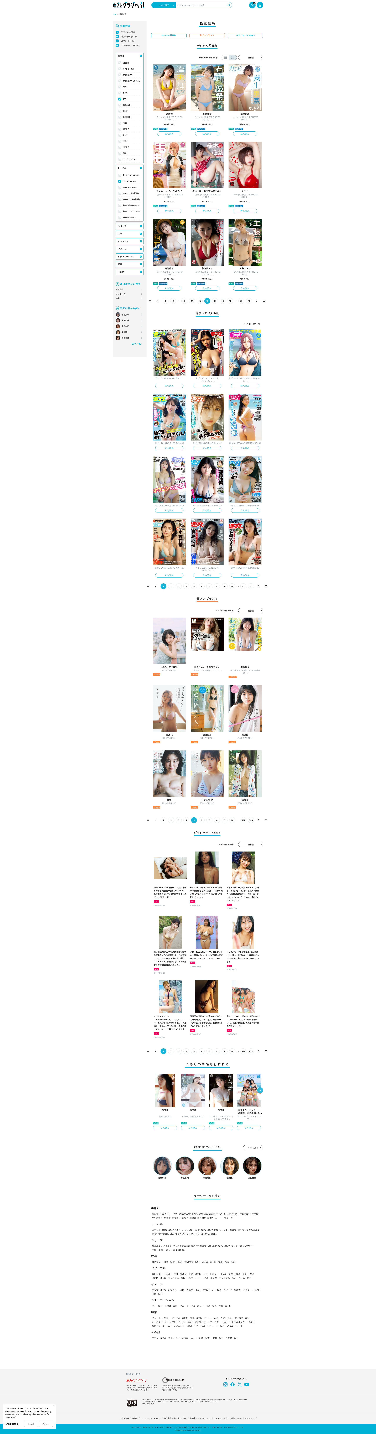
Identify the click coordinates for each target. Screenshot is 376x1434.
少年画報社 (127, 117)
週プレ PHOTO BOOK (131, 175)
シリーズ (122, 226)
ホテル (204, 1306)
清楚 (158, 1294)
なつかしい (212, 1290)
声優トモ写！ (158, 1250)
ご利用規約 (124, 1418)
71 (249, 301)
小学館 (125, 111)
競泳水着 (192, 1262)
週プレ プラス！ (128, 41)
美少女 (159, 1290)
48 (222, 301)
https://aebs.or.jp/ (148, 1404)
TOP (114, 14)
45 (199, 301)
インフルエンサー (243, 1322)
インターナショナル (223, 1278)
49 (230, 301)
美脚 (234, 1274)
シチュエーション (126, 256)
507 (243, 820)
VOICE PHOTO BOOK (219, 1246)
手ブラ (159, 1338)
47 (215, 301)
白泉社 (125, 141)
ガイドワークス (128, 69)
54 (251, 586)
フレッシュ (177, 1278)
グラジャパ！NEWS (130, 45)
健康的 (159, 1278)
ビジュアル (123, 241)
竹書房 (125, 123)
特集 (118, 298)
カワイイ (232, 1290)
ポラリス (170, 1250)
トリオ (172, 1306)
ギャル (246, 1278)
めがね (209, 1262)
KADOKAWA (127, 75)
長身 (248, 1274)
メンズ (204, 1338)
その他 (121, 272)
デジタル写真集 (128, 32)
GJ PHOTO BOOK (130, 187)
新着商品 (119, 289)
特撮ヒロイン (162, 1326)
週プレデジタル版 (129, 36)
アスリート (216, 1326)
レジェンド (183, 1326)
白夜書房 (126, 147)
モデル (211, 1318)
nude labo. (181, 1250)
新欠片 (125, 135)
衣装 (120, 233)
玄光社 (125, 87)
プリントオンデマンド (242, 1246)
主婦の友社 (127, 105)
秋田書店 (126, 63)
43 (184, 301)
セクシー (252, 1290)
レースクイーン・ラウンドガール (172, 1322)
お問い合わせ (236, 1418)
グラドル (161, 1318)
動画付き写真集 (199, 1246)
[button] (260, 1090)
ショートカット (215, 1274)
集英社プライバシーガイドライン (146, 1418)
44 (192, 301)
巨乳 (181, 1274)
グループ (188, 1306)
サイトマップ (250, 1418)
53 (243, 586)
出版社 (121, 56)
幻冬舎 (125, 93)
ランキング (120, 294)
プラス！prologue (181, 1246)
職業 (120, 264)
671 (243, 1051)
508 (251, 820)
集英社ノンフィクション (131, 211)
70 (241, 301)
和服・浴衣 (228, 1262)
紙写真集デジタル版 (162, 1246)
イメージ (122, 249)
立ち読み (169, 133)
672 (251, 1051)
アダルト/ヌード (235, 1326)
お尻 (195, 1274)
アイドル (180, 1318)
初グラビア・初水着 (181, 1338)
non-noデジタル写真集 (131, 199)
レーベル (122, 168)
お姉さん (176, 1290)
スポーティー (199, 1278)
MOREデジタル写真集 (131, 193)
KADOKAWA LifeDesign (132, 81)
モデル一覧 (136, 344)
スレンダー (162, 1274)
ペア (158, 1306)
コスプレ (160, 1262)
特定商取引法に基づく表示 (175, 1418)
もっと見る (253, 1147)
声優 (226, 1318)
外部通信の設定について (200, 1418)
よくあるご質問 (220, 1418)
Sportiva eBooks (129, 217)
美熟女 (194, 1290)
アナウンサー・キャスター (211, 1322)
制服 (176, 1262)
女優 (196, 1318)
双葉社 (125, 153)
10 (232, 586)
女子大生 (243, 1318)
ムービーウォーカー (130, 159)
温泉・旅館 (222, 1306)
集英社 (125, 99)
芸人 (200, 1326)
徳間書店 (126, 129)
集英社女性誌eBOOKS (131, 205)
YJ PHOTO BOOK (129, 181)
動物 (219, 1338)
